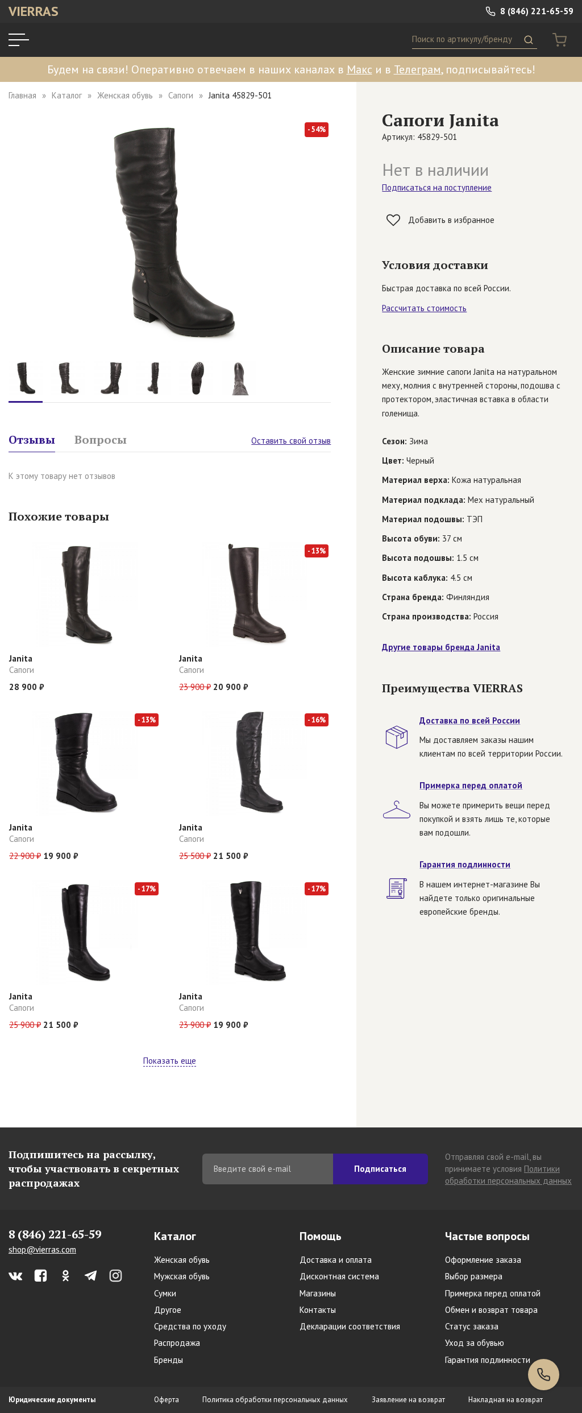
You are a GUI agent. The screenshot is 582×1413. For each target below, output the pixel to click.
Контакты (318, 1309)
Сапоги (180, 95)
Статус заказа (471, 1326)
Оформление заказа (483, 1259)
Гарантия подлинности (487, 1359)
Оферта (166, 1399)
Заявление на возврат (408, 1399)
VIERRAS (34, 11)
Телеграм (417, 69)
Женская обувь (125, 95)
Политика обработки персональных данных (275, 1399)
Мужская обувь (182, 1276)
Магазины (318, 1293)
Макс (359, 69)
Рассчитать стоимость (424, 308)
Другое (167, 1309)
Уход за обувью (474, 1342)
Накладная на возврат (505, 1399)
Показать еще (169, 1060)
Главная (22, 95)
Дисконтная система (339, 1276)
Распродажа (177, 1342)
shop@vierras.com (42, 1249)
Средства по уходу (190, 1326)
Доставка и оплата (336, 1259)
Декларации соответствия (350, 1326)
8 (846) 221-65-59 (535, 11)
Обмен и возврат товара (491, 1309)
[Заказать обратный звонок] (543, 1374)
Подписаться (380, 1168)
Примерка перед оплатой (493, 1293)
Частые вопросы (487, 1236)
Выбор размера (473, 1276)
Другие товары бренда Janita (441, 647)
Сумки (165, 1293)
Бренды (168, 1359)
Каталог (67, 95)
